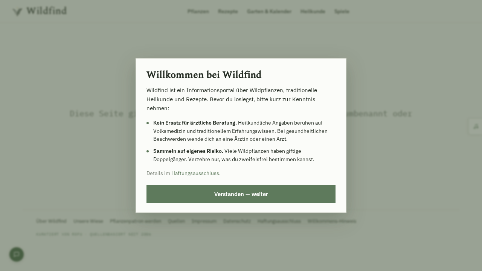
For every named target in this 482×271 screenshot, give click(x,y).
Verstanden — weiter (241, 194)
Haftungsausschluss (195, 173)
